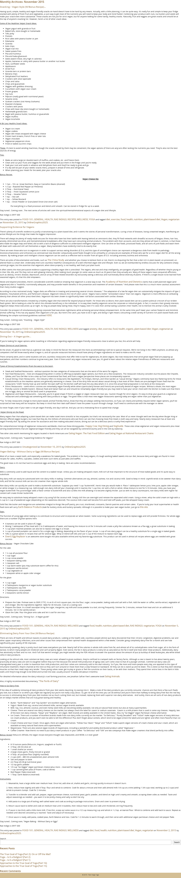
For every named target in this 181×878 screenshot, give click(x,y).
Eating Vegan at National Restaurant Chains (131, 433)
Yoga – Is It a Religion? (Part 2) (15, 857)
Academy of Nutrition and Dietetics (124, 281)
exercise (115, 219)
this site (144, 507)
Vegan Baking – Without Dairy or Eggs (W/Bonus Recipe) (29, 451)
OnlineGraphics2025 (37, 222)
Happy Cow (91, 425)
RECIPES (72, 219)
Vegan (164, 219)
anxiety (93, 328)
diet (108, 219)
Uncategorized (29, 446)
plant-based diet (152, 219)
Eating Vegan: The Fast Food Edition (87, 433)
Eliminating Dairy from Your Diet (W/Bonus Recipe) (27, 633)
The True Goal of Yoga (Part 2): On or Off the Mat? (25, 854)
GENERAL (39, 219)
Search (3, 838)
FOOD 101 (27, 219)
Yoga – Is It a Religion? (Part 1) (15, 859)
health (129, 219)
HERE (49, 315)
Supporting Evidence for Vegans (17, 227)
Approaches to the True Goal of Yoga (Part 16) (23, 862)
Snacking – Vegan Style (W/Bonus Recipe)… (23, 6)
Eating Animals (112, 676)
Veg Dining (103, 425)
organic (129, 328)
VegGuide (118, 425)
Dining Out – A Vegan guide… (15, 336)
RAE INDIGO (60, 219)
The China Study (56, 259)
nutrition (138, 219)
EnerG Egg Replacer (15, 536)
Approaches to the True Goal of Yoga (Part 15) (23, 865)
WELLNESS (82, 219)
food (123, 219)
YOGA (92, 219)
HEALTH (49, 219)
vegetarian (173, 219)
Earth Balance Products (30, 507)
